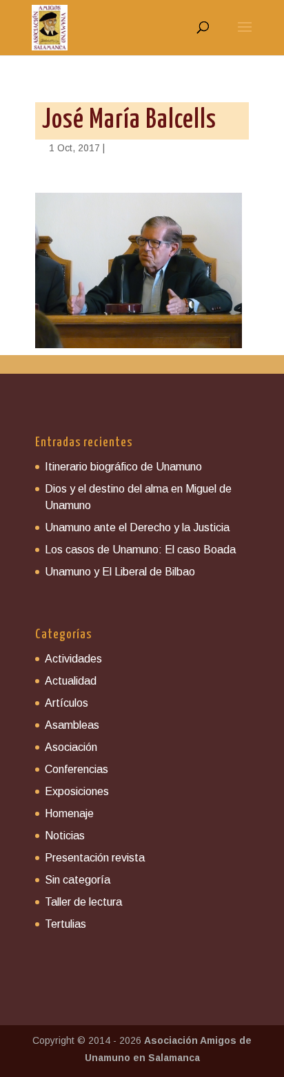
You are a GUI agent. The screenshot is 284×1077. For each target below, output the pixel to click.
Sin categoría (77, 880)
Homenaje (69, 813)
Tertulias (65, 924)
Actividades (73, 659)
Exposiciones (77, 791)
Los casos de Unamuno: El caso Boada (140, 549)
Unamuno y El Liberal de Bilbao (120, 572)
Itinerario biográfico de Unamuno (123, 467)
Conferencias (76, 769)
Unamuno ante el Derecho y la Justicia (137, 527)
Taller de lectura (83, 902)
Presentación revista (95, 858)
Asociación (71, 747)
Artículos (66, 703)
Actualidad (71, 681)
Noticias (65, 835)
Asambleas (72, 725)
